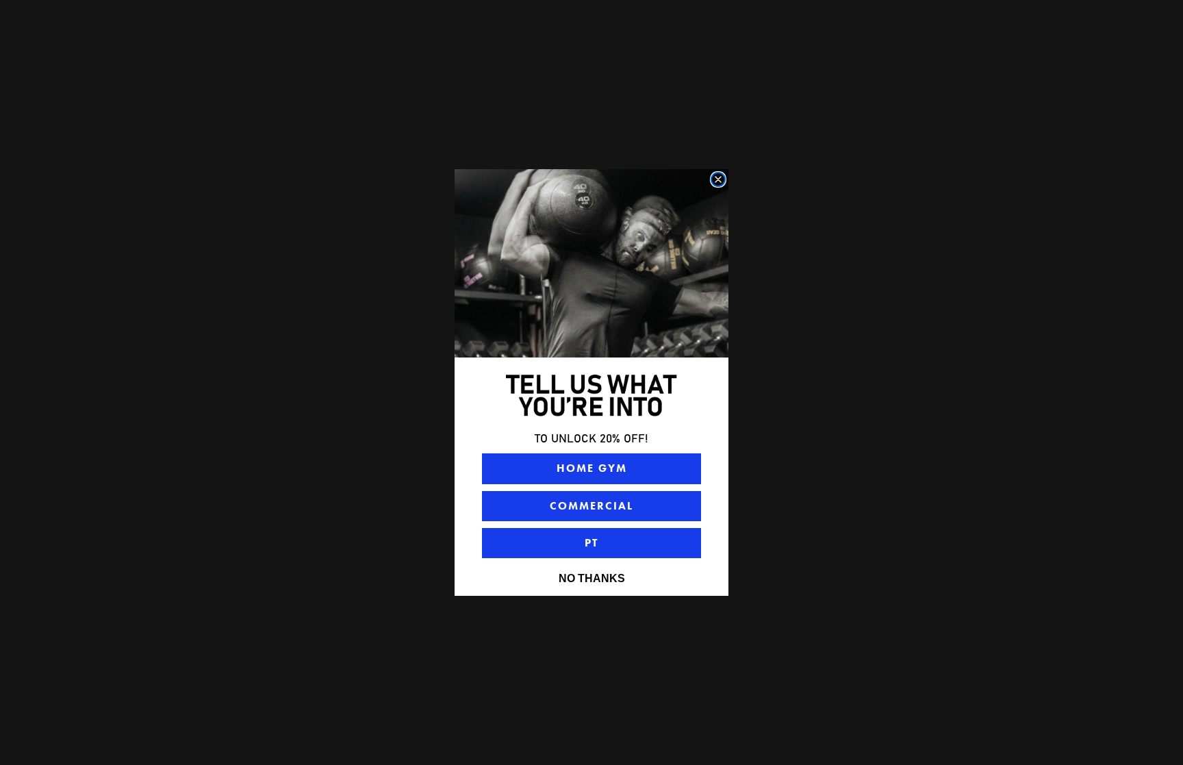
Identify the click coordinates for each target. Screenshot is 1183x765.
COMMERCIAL (591, 506)
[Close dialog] (718, 179)
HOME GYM (592, 468)
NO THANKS (592, 578)
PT (591, 543)
